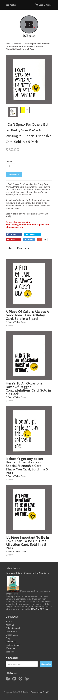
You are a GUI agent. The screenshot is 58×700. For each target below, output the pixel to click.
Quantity (10, 161)
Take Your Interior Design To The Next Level (27, 573)
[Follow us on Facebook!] (8, 680)
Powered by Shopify (40, 692)
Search (9, 621)
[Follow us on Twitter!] (14, 680)
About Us (10, 625)
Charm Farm (11, 631)
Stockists (10, 652)
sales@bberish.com (22, 224)
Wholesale (10, 648)
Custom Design (13, 645)
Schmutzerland (13, 628)
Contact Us (11, 641)
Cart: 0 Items (45, 4)
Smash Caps (12, 635)
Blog (8, 638)
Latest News (13, 568)
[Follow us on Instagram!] (27, 680)
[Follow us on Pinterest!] (21, 680)
